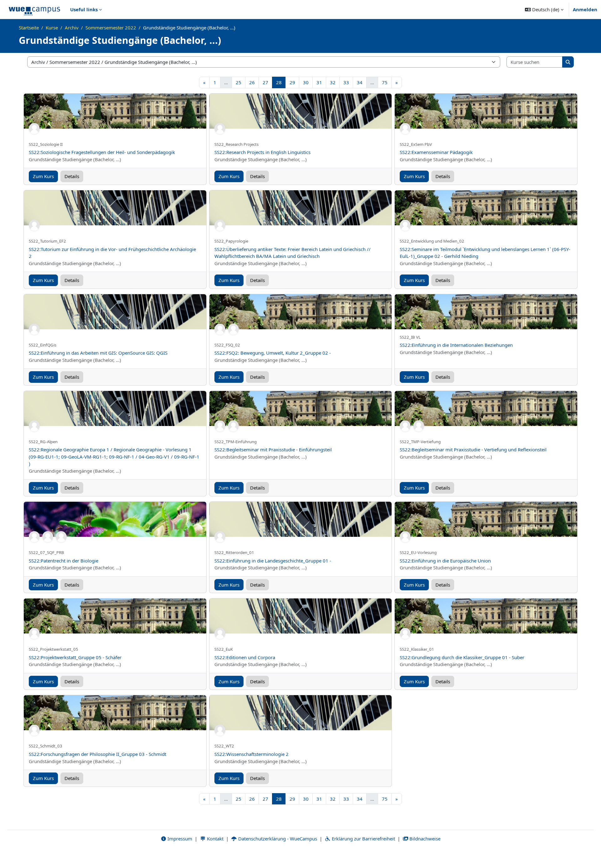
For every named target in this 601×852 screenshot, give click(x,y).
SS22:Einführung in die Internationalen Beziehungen (456, 345)
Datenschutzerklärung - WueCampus (277, 838)
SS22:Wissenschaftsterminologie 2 (251, 754)
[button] (544, 9)
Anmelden (585, 9)
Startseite (29, 27)
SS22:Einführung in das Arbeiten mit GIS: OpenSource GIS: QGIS (98, 353)
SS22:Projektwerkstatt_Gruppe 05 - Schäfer (75, 657)
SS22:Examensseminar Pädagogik (436, 152)
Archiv (72, 27)
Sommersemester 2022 (110, 27)
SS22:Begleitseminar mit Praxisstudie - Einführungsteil (273, 449)
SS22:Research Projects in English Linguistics (262, 152)
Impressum (179, 838)
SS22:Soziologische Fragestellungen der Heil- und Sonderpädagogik (102, 152)
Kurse (52, 27)
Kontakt (214, 838)
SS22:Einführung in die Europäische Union (445, 560)
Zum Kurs (43, 176)
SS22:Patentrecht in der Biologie (63, 560)
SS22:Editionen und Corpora (244, 657)
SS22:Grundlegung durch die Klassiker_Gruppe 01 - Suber (462, 657)
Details (71, 176)
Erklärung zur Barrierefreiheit (363, 838)
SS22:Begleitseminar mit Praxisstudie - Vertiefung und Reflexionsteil (473, 449)
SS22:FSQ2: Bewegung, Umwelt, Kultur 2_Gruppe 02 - (272, 353)
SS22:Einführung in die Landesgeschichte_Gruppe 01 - (272, 560)
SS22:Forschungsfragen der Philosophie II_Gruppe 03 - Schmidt (97, 754)
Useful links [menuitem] (84, 9)
